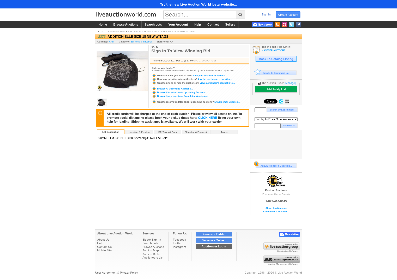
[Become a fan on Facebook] (298, 24)
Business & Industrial (141, 41)
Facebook (179, 239)
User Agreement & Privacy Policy (116, 272)
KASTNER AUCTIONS (139, 31)
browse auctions (125, 24)
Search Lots (150, 243)
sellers (230, 24)
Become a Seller (213, 240)
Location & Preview (139, 132)
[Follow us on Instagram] (284, 24)
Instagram (179, 246)
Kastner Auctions (116, 31)
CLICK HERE (207, 117)
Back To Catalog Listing (276, 59)
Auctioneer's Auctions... (276, 212)
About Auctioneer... (276, 208)
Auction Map (150, 250)
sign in (266, 14)
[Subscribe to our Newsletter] (262, 24)
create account (288, 14)
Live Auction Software (287, 251)
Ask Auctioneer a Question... (276, 166)
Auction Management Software (283, 264)
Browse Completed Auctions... (182, 96)
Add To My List (276, 89)
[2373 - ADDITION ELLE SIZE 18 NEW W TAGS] (102, 106)
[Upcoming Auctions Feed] (277, 24)
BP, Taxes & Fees (167, 132)
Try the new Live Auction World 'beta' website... (198, 4)
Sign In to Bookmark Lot (276, 73)
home (102, 24)
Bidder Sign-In (151, 239)
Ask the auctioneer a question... (194, 79)
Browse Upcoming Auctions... (175, 88)
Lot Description (110, 132)
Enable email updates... (198, 102)
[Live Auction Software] (281, 249)
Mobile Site (104, 250)
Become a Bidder (214, 234)
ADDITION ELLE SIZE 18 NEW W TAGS (174, 31)
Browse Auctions (153, 246)
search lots (153, 24)
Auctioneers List (152, 257)
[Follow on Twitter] (291, 24)
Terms (224, 132)
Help (100, 243)
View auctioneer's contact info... (196, 83)
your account (178, 24)
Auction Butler (151, 254)
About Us (103, 239)
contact (213, 24)
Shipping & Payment (196, 132)
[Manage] (290, 83)
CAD (111, 41)
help (197, 24)
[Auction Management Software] (281, 262)
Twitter (177, 243)
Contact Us (104, 246)
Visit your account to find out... (192, 75)
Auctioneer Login (214, 246)
